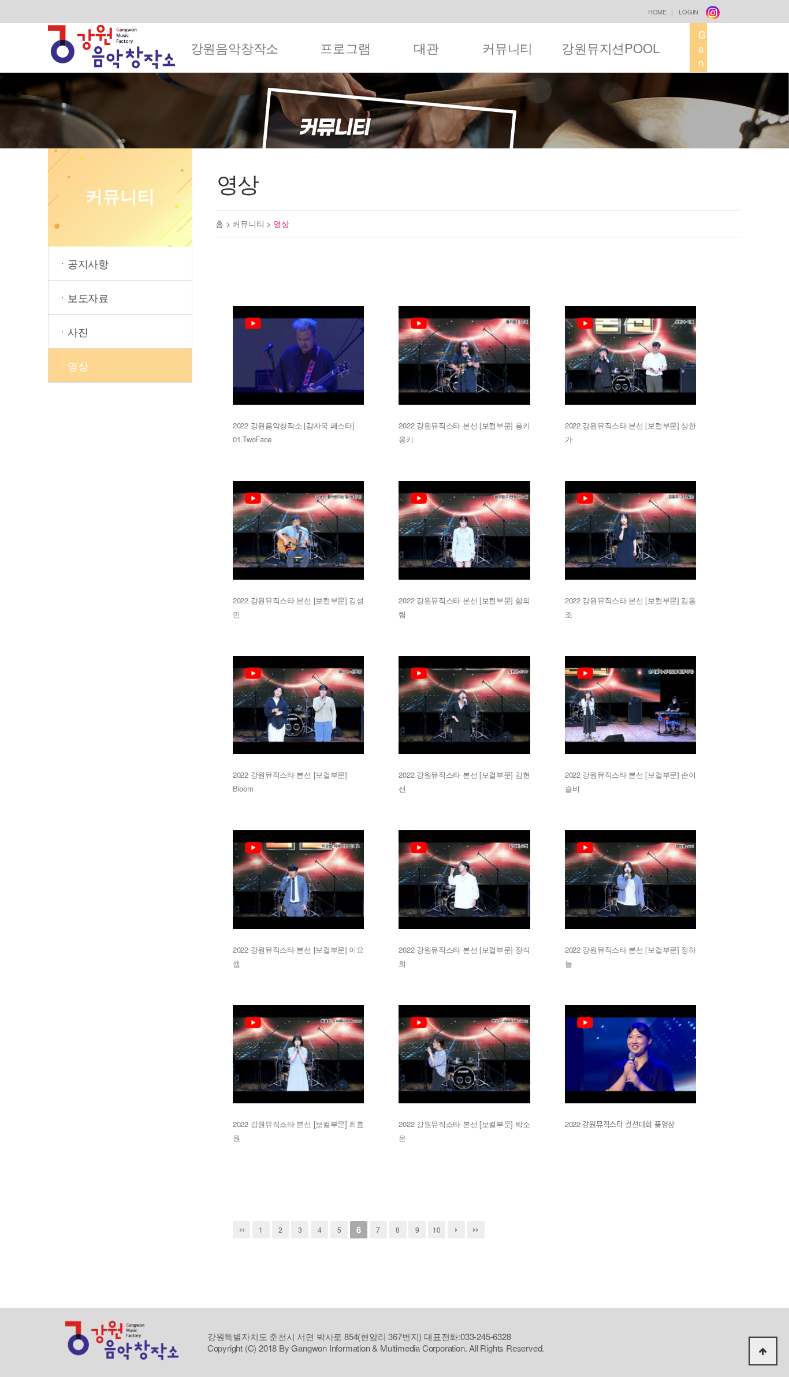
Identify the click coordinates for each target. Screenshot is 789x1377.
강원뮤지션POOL (610, 48)
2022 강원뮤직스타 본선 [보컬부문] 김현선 (464, 781)
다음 (456, 1229)
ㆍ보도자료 (83, 297)
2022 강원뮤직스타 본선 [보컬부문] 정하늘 (630, 956)
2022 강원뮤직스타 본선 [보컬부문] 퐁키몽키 (464, 432)
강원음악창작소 (235, 48)
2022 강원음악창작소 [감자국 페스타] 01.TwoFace (293, 432)
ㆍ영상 (72, 365)
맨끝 (476, 1229)
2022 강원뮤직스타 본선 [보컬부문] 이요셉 (298, 956)
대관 (426, 48)
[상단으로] (763, 1351)
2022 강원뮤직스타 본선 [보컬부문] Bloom (290, 781)
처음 (241, 1229)
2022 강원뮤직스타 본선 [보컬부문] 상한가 (630, 432)
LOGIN (688, 11)
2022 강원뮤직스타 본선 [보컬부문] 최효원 (298, 1130)
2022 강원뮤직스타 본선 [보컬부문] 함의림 (464, 607)
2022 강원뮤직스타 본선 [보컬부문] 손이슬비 (630, 781)
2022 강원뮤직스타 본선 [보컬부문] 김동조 (630, 607)
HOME (657, 11)
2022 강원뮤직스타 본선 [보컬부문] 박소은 (464, 1130)
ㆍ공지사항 (83, 263)
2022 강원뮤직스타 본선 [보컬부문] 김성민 (298, 607)
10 (437, 1229)
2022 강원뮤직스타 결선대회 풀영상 (620, 1123)
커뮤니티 (507, 48)
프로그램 (345, 48)
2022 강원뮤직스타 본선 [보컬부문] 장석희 (464, 956)
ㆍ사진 (72, 331)
